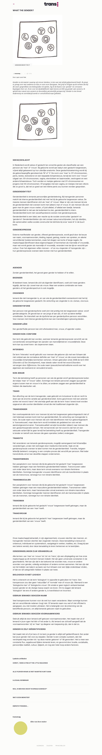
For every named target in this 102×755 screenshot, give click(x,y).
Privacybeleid (60, 745)
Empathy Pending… (20, 706)
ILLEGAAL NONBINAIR (21, 680)
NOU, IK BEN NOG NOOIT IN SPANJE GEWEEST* (30, 689)
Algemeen (40, 745)
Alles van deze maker (38, 722)
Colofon (50, 745)
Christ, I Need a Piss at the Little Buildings (30, 663)
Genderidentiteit (22, 65)
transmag (17, 73)
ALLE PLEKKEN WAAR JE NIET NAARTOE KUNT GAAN (32, 671)
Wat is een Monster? (21, 697)
